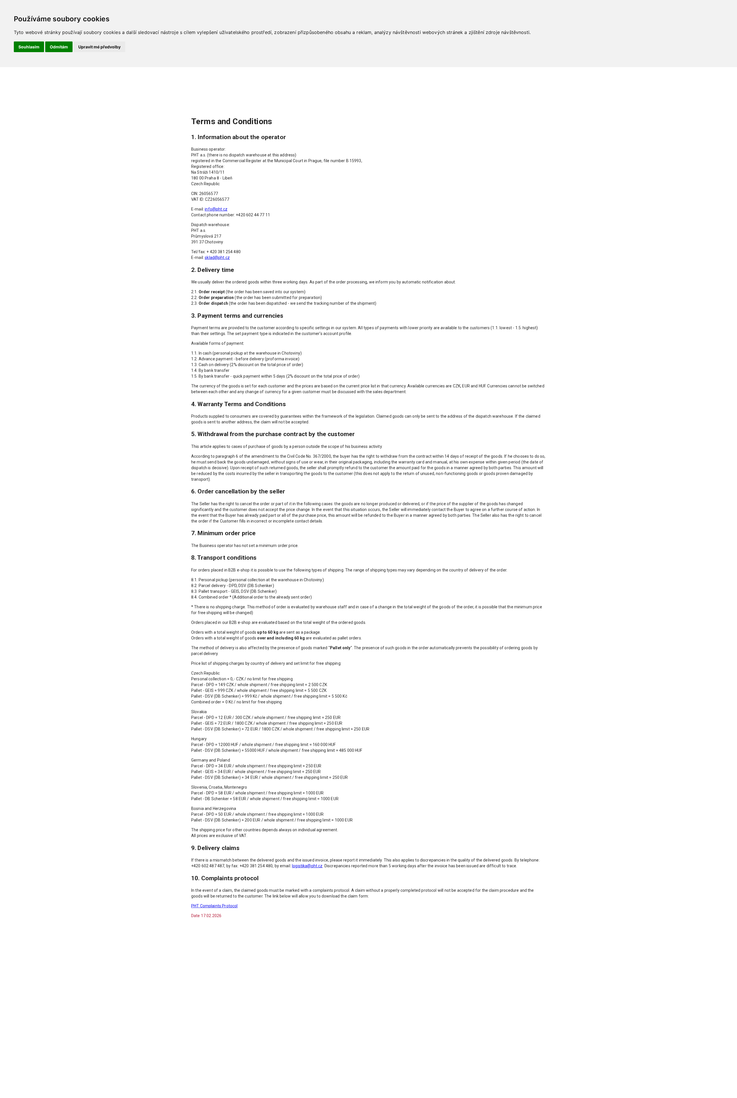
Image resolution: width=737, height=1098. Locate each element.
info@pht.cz (216, 209)
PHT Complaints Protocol (214, 906)
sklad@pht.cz (217, 257)
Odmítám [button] (59, 46)
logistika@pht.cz (307, 866)
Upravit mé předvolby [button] (99, 46)
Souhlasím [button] (28, 46)
